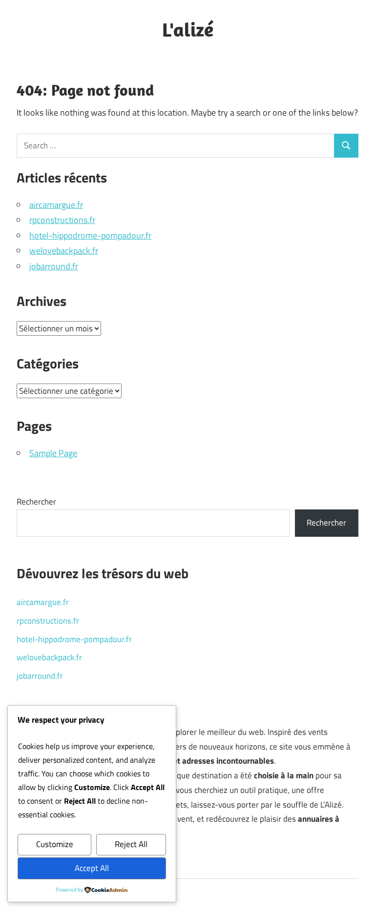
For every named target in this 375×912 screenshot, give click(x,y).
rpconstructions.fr (62, 219)
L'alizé (187, 29)
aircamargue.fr (56, 204)
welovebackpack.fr (63, 250)
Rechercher (36, 501)
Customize (54, 844)
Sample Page (53, 453)
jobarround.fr (53, 266)
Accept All (92, 868)
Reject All (131, 844)
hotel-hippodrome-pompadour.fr (90, 235)
